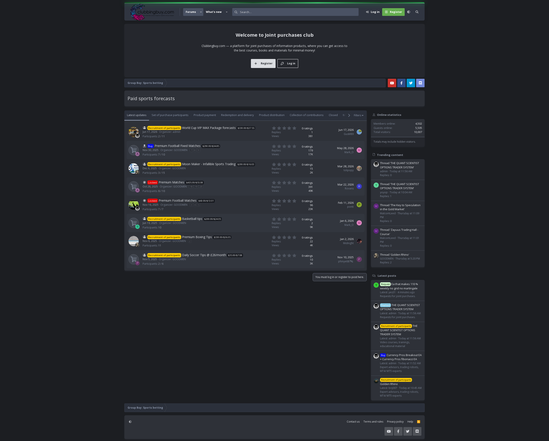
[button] (201, 12)
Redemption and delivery (237, 115)
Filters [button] (357, 115)
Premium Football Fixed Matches (178, 146)
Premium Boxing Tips (197, 237)
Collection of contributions (307, 115)
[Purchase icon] (133, 150)
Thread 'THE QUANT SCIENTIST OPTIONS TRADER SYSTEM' (399, 165)
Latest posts (387, 276)
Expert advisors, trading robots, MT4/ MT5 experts (399, 369)
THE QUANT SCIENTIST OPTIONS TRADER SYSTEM (400, 307)
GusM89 (349, 134)
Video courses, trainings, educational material (395, 344)
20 (201, 186)
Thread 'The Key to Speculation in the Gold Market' (400, 207)
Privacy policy (395, 421)
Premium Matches (171, 182)
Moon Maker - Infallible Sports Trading (208, 164)
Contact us (353, 421)
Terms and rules (373, 421)
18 (191, 186)
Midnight (348, 243)
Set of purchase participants (170, 115)
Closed (333, 115)
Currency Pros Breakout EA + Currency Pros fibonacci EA (401, 357)
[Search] (417, 12)
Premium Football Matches (177, 200)
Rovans (349, 188)
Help (410, 421)
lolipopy (349, 170)
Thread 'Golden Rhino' (394, 255)
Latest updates (136, 115)
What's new (214, 12)
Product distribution (272, 115)
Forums (191, 12)
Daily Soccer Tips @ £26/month (204, 255)
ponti (350, 206)
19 (196, 186)
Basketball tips (192, 219)
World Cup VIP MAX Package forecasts (209, 128)
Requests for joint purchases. (397, 296)
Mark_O (349, 152)
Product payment (205, 115)
